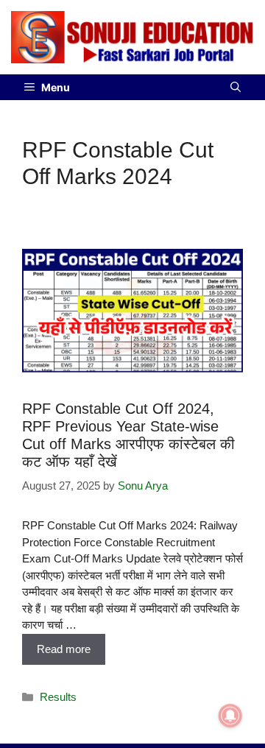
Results (58, 697)
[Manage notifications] (230, 715)
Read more (64, 649)
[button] (235, 87)
